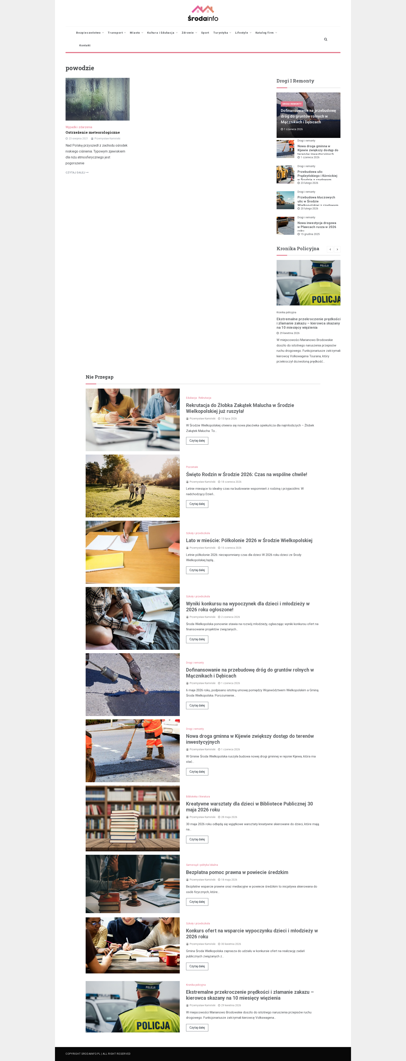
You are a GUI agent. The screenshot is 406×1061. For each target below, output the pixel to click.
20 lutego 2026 (309, 208)
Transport (115, 32)
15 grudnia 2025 (310, 234)
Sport (205, 32)
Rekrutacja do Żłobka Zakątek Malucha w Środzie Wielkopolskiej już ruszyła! (240, 408)
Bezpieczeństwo (88, 32)
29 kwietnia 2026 (290, 333)
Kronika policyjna (286, 312)
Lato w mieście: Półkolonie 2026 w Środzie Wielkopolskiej (249, 540)
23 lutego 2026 (309, 182)
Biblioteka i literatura (198, 796)
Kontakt (85, 45)
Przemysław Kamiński (107, 138)
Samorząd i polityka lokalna (202, 864)
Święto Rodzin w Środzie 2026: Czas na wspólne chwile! (246, 474)
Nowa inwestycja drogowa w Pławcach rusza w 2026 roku (317, 227)
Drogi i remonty (292, 104)
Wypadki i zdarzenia (79, 127)
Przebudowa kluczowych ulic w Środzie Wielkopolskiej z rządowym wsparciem (318, 203)
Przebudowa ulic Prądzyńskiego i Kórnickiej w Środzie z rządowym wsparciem (317, 178)
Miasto (135, 32)
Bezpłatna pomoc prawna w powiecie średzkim (237, 872)
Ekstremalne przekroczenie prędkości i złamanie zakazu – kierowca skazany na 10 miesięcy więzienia (309, 323)
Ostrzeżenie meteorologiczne (93, 132)
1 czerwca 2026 (310, 157)
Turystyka (220, 32)
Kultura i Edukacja (160, 32)
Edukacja (191, 397)
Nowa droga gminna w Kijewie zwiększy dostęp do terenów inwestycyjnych (318, 150)
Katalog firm (264, 32)
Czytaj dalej (197, 440)
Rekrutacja (205, 397)
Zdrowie (188, 32)
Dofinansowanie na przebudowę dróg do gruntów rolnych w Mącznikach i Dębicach (308, 116)
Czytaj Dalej (76, 172)
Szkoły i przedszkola (198, 533)
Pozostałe (192, 467)
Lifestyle (241, 32)
